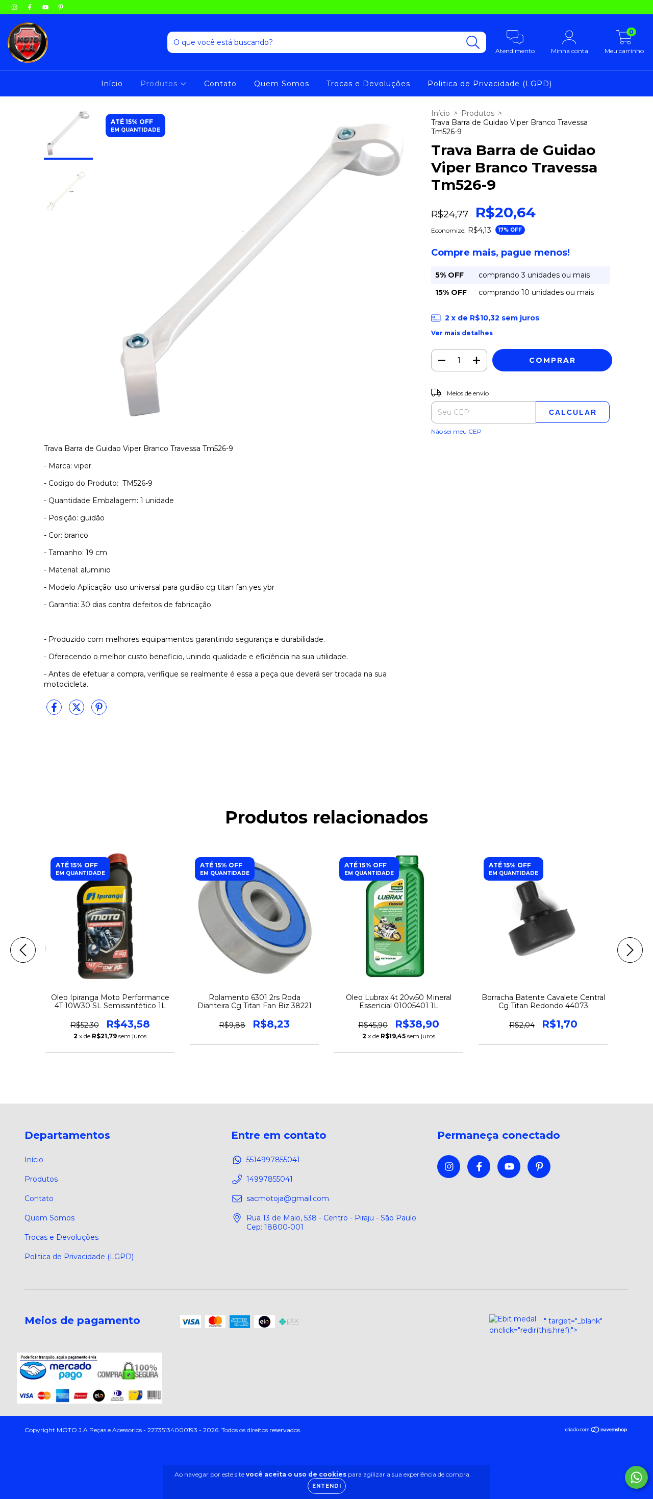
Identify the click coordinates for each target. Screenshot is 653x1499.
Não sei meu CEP (456, 431)
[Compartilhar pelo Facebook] (55, 711)
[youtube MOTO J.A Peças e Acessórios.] (46, 7)
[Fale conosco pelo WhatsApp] (636, 1477)
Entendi (326, 1486)
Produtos (160, 83)
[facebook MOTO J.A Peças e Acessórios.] (30, 7)
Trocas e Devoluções (368, 83)
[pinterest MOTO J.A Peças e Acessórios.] (60, 7)
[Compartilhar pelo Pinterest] (99, 711)
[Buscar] (473, 43)
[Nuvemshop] (597, 1431)
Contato (220, 83)
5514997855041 (273, 1159)
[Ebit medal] (512, 1318)
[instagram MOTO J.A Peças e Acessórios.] (15, 7)
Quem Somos (281, 83)
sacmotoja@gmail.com (287, 1198)
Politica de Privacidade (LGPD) (490, 83)
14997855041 (269, 1179)
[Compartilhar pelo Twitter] (77, 711)
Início (112, 83)
